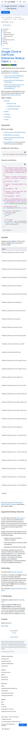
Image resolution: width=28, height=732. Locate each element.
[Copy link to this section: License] (8, 619)
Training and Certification (7, 695)
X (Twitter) (3, 706)
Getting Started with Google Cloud (9, 688)
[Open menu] (2, 2)
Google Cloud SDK (10, 6)
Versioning (7, 114)
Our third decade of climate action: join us (11, 721)
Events (2, 704)
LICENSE (6, 626)
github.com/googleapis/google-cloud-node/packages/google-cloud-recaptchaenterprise (14, 86)
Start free (5, 12)
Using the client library (13, 109)
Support (3, 674)
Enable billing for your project (11, 135)
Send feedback (7, 25)
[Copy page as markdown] (15, 61)
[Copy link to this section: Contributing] (12, 596)
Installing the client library (14, 106)
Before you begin (11, 103)
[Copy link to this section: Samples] (9, 237)
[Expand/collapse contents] (9, 29)
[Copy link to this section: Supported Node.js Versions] (2, 514)
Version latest (6, 48)
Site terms (16, 716)
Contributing (7, 117)
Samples (6, 111)
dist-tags (15, 553)
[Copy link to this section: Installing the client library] (20, 148)
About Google (4, 716)
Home (2, 17)
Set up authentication (9, 142)
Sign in (24, 1)
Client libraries (11, 8)
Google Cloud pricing (6, 661)
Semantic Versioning (16, 572)
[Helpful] (10, 22)
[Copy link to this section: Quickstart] (11, 125)
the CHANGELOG (14, 73)
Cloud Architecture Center (7, 693)
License (6, 119)
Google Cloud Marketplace (7, 663)
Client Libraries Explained (14, 95)
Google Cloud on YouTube (7, 709)
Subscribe (23, 725)
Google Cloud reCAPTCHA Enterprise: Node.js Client (12, 56)
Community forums (5, 672)
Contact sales (4, 666)
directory (23, 613)
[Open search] (17, 2)
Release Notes (4, 677)
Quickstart (6, 101)
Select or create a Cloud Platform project (14, 132)
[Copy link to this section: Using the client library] (17, 160)
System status (4, 679)
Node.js (22, 6)
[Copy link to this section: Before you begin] (14, 129)
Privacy (10, 716)
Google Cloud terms (6, 719)
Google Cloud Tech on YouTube (8, 711)
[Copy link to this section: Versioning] (11, 568)
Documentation (9, 17)
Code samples (4, 690)
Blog (2, 702)
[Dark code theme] (25, 152)
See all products (5, 658)
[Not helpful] (12, 22)
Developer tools (17, 17)
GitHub (2, 686)
